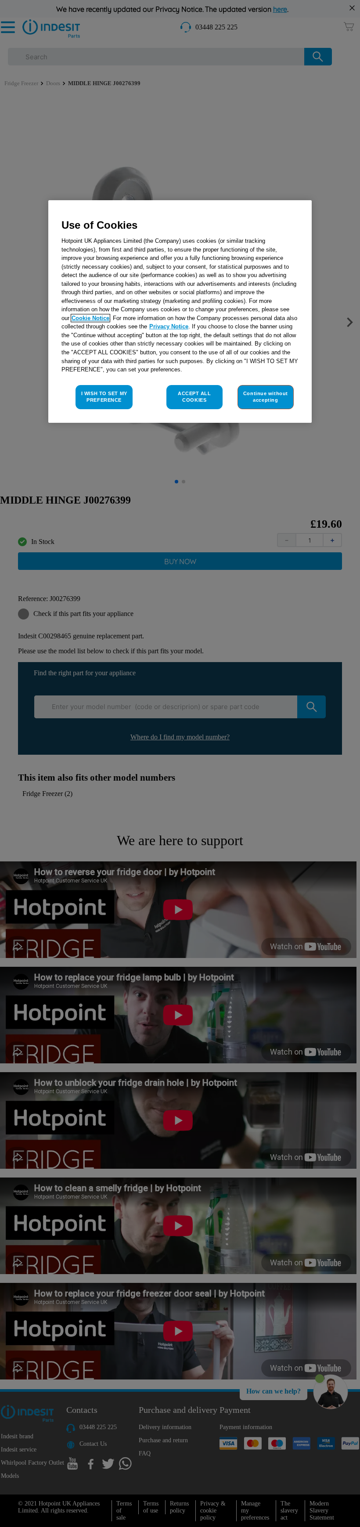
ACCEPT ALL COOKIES (194, 397)
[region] (180, 311)
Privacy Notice (168, 326)
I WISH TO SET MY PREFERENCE (104, 397)
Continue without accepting (265, 397)
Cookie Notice (90, 318)
